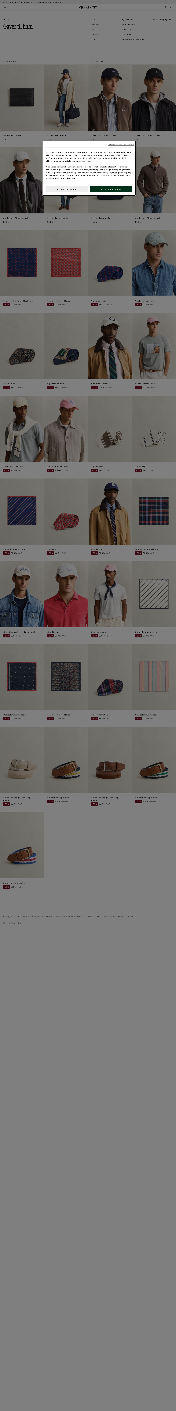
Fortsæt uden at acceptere (121, 144)
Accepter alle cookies (111, 189)
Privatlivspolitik (53, 178)
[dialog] (89, 168)
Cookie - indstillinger (66, 189)
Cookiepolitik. (69, 178)
